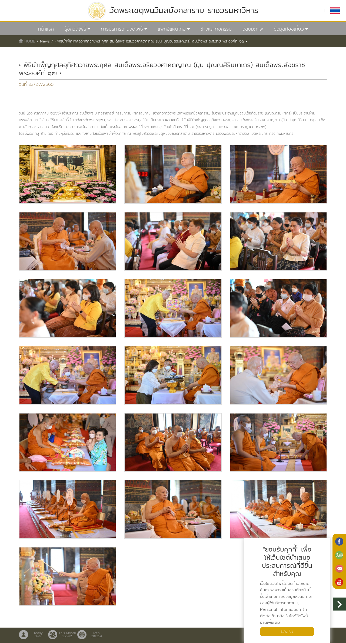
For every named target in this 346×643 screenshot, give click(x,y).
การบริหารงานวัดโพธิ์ (122, 29)
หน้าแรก (46, 29)
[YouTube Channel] (339, 581)
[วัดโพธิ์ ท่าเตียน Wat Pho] (339, 541)
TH (326, 10)
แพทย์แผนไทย (172, 29)
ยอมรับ (287, 631)
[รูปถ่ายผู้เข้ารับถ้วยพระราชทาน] (67, 174)
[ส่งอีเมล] (339, 568)
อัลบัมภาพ (252, 29)
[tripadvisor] (339, 554)
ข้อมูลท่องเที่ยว (289, 29)
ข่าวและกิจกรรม (216, 29)
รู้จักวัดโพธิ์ (75, 29)
